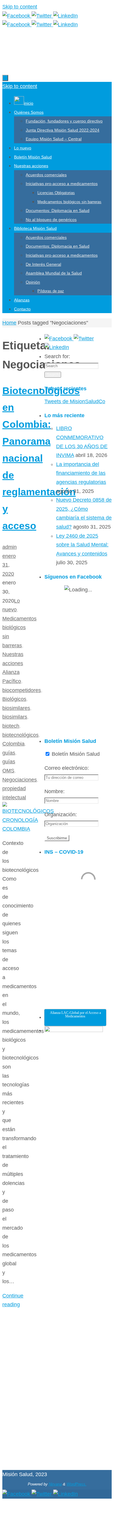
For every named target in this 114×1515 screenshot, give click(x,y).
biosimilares (16, 708)
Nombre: (54, 791)
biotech (10, 726)
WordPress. (77, 1484)
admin (9, 547)
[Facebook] (17, 16)
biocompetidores (21, 690)
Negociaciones (19, 780)
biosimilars (14, 717)
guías (8, 753)
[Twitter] (42, 16)
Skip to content (19, 7)
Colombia (13, 744)
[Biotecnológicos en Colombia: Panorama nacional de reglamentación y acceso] (28, 829)
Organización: (60, 814)
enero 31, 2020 (9, 565)
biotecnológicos (20, 735)
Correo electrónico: (66, 768)
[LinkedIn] (65, 16)
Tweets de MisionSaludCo (74, 401)
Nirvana (55, 1484)
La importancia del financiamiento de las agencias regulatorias (81, 473)
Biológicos (14, 699)
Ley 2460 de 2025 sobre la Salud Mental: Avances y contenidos (82, 545)
